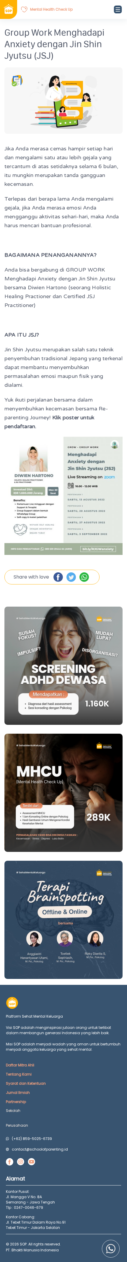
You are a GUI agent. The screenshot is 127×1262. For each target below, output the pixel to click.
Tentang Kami (19, 1074)
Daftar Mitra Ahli (20, 1065)
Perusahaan (17, 1125)
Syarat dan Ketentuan (26, 1083)
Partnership (16, 1101)
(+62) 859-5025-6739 (32, 1138)
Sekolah (13, 1110)
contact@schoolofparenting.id (40, 1149)
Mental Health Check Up (51, 9)
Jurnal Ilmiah (18, 1092)
